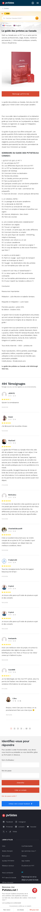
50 (26, 728)
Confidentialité (27, 846)
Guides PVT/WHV (8, 861)
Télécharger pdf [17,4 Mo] (20, 94)
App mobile (26, 861)
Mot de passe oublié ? (9, 796)
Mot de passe (6, 771)
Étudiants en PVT (28, 865)
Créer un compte (20, 790)
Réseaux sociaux (8, 865)
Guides (6, 8)
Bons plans (6, 856)
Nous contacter (7, 873)
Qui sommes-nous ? (29, 851)
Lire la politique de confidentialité (11, 903)
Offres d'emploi (7, 882)
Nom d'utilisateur (8, 760)
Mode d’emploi (7, 851)
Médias (24, 856)
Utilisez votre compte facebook (19, 804)
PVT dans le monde (9, 877)
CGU (3, 846)
